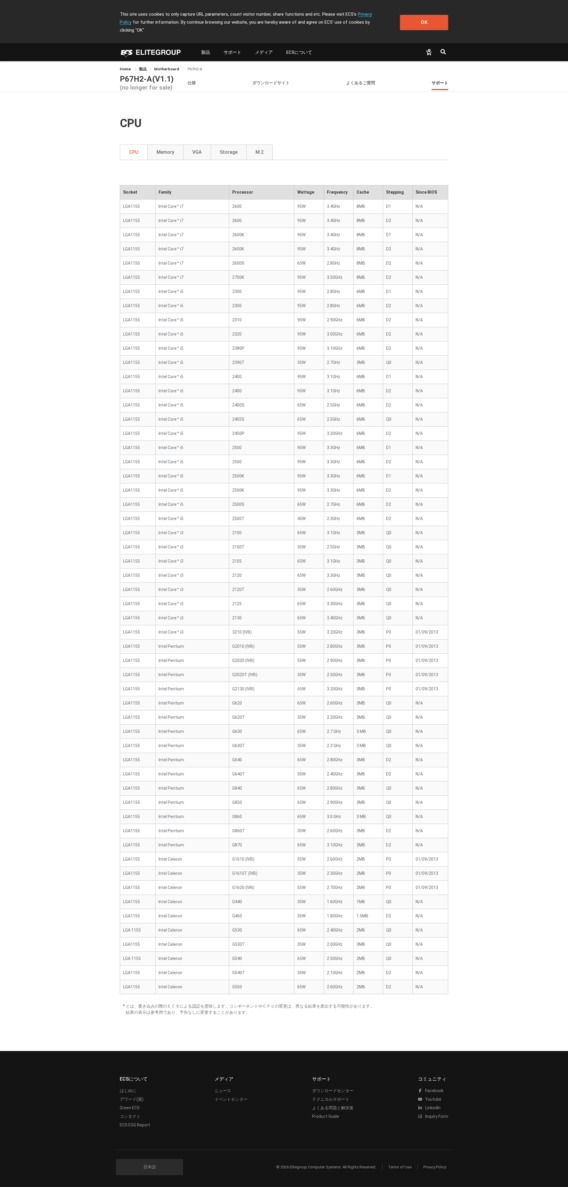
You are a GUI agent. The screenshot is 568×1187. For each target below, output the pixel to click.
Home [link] (126, 69)
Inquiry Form (436, 1116)
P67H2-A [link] (195, 69)
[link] (143, 69)
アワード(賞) (131, 1099)
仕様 (192, 82)
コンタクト (130, 1116)
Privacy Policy (434, 1167)
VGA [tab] (197, 152)
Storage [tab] (229, 152)
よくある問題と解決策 (333, 1107)
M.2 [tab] (260, 152)
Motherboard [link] (167, 69)
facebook (433, 1090)
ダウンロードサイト (271, 82)
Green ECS (130, 1107)
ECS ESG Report (135, 1125)
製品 (205, 52)
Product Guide (325, 1116)
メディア (264, 52)
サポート (232, 52)
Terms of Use (400, 1167)
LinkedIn (432, 1107)
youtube (432, 1099)
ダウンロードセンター (333, 1090)
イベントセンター (231, 1099)
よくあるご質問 (360, 82)
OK (424, 22)
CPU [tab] (133, 152)
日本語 (149, 1167)
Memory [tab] (165, 152)
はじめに (128, 1090)
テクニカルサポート (330, 1099)
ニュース (222, 1090)
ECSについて (299, 52)
